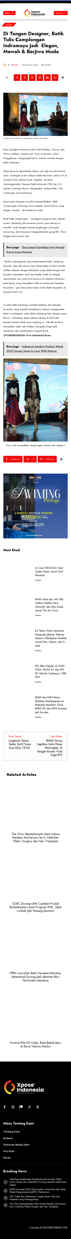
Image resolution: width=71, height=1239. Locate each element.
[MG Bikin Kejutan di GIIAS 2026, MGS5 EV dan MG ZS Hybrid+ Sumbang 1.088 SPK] (17, 673)
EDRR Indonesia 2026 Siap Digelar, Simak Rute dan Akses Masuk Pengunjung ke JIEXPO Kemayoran (38, 1191)
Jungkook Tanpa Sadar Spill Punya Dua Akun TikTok (20, 744)
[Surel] (55, 77)
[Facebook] (17, 77)
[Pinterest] (32, 77)
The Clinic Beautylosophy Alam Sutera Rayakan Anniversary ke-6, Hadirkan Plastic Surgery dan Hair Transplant (35, 837)
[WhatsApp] (39, 77)
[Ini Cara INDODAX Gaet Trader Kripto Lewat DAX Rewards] (17, 573)
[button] (10, 404)
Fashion (9, 24)
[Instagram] (13, 1107)
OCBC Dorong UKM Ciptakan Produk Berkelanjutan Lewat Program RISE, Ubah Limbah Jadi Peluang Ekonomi (35, 907)
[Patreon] (21, 1107)
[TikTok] (29, 1107)
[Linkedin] (47, 77)
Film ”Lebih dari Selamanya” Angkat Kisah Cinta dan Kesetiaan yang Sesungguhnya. (35, 1198)
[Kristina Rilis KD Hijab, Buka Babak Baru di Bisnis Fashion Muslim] (35, 1013)
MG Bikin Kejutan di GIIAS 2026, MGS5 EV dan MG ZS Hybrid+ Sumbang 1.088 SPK (50, 671)
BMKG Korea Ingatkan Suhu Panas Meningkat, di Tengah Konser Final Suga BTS (49, 747)
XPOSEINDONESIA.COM (55, 1227)
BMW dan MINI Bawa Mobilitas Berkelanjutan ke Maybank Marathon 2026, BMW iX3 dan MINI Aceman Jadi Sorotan (51, 704)
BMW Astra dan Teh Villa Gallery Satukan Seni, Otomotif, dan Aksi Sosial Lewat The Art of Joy (49, 604)
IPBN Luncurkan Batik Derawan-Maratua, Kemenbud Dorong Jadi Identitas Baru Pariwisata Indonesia (35, 976)
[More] (62, 77)
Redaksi (14, 65)
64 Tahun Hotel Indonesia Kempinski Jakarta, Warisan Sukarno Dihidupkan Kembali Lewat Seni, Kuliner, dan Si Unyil (51, 638)
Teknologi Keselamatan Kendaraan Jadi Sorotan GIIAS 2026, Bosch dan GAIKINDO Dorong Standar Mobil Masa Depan (38, 1182)
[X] (24, 77)
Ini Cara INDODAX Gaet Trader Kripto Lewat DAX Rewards (49, 571)
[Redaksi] (5, 64)
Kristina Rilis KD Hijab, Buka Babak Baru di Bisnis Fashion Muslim (35, 1045)
